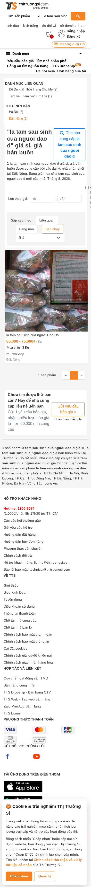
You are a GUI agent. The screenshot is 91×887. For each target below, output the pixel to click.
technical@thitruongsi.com (50, 569)
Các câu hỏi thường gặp (22, 520)
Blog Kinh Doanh (16, 592)
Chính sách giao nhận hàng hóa (28, 662)
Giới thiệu (11, 585)
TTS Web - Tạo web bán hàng (27, 699)
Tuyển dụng (13, 599)
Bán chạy (52, 229)
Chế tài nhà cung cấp (20, 620)
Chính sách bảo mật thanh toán (28, 634)
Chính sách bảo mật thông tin (26, 641)
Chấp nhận (19, 876)
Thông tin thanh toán (20, 613)
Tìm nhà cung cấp (69, 144)
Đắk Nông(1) (18, 118)
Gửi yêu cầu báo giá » (68, 409)
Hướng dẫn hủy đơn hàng (23, 541)
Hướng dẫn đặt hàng (20, 534)
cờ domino (68, 26)
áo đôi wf (49, 26)
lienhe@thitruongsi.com (52, 562)
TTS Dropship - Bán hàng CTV (27, 692)
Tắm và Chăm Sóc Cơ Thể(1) (30, 96)
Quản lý (44, 876)
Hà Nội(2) (16, 112)
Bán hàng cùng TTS (71, 44)
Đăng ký (73, 36)
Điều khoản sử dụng (19, 606)
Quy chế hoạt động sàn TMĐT (27, 678)
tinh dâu (13, 26)
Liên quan (47, 220)
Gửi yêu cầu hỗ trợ (18, 527)
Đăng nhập (76, 31)
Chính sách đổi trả (18, 555)
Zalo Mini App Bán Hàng (22, 706)
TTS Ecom (12, 713)
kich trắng (30, 26)
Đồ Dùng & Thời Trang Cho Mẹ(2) (33, 89)
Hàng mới (26, 229)
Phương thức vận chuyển (23, 548)
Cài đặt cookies (15, 648)
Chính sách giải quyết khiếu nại (28, 655)
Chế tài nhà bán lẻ (18, 627)
